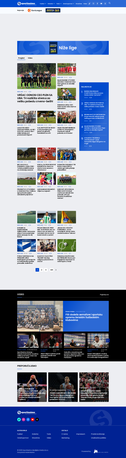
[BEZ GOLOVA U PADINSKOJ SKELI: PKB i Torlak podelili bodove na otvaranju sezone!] (26, 154)
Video (85, 3)
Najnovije (20, 10)
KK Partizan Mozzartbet (58, 390)
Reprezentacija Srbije (92, 350)
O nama (65, 434)
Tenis (58, 4)
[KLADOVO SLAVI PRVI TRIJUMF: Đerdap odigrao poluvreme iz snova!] (46, 245)
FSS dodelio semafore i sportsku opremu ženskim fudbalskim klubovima (83, 317)
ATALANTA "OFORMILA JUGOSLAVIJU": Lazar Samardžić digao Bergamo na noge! (94, 140)
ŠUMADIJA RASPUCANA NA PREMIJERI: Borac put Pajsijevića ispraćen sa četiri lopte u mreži (66, 258)
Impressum (80, 434)
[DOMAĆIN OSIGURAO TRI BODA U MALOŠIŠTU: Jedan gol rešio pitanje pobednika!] (66, 154)
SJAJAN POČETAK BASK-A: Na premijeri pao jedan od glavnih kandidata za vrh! (46, 130)
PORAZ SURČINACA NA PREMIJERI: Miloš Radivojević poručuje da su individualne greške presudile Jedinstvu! (26, 259)
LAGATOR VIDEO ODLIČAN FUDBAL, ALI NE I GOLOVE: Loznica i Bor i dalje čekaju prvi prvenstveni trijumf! (26, 131)
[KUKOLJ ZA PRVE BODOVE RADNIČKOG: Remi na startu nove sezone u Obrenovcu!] (46, 154)
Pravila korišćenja (98, 434)
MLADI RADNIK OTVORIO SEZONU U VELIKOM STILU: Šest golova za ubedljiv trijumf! (66, 82)
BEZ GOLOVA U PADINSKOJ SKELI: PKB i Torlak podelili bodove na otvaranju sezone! (25, 167)
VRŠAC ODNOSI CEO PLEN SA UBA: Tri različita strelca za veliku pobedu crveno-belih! (35, 98)
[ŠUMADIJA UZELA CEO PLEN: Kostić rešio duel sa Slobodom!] (66, 94)
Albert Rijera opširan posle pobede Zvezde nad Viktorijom (50, 355)
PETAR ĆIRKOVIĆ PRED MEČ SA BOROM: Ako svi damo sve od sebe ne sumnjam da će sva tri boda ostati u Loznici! (46, 231)
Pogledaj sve (104, 294)
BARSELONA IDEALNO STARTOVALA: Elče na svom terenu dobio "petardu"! (93, 93)
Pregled (21, 58)
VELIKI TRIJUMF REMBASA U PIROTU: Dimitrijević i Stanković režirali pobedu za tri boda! (66, 130)
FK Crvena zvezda (44, 350)
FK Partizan (68, 349)
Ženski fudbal (70, 311)
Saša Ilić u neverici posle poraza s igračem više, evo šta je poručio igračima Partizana (74, 354)
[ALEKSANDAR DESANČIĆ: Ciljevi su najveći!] (46, 178)
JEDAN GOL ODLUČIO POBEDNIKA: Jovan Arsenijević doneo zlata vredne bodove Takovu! (66, 230)
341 (51, 270)
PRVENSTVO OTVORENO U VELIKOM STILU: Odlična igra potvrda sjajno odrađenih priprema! (26, 192)
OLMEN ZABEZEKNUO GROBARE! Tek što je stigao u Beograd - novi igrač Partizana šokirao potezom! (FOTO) (63, 396)
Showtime (79, 3)
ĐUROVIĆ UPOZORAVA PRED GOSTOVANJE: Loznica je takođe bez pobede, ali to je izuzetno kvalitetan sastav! (65, 193)
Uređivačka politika (98, 438)
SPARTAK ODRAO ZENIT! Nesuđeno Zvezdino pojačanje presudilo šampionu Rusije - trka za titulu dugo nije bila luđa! (94, 395)
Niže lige (20, 91)
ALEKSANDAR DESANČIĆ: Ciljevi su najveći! (46, 190)
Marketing (65, 438)
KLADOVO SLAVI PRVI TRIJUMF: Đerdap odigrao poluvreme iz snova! (45, 258)
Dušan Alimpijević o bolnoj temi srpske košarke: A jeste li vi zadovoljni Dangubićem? (98, 355)
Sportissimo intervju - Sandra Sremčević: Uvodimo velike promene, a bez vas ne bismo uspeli (27, 354)
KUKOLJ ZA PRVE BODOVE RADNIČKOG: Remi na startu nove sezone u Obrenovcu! (46, 167)
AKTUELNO (84, 388)
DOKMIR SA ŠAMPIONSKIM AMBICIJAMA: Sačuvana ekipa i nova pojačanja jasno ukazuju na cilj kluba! (26, 232)
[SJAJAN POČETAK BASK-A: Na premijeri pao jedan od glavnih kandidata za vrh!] (46, 117)
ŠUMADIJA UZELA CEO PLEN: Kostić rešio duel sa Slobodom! (66, 106)
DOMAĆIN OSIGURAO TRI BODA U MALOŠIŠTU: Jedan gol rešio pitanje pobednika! (66, 167)
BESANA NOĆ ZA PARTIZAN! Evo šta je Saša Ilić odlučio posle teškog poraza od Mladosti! (94, 116)
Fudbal (42, 4)
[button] (108, 340)
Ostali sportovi (67, 4)
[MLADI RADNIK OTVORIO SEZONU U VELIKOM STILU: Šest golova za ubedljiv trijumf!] (66, 69)
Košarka (50, 4)
